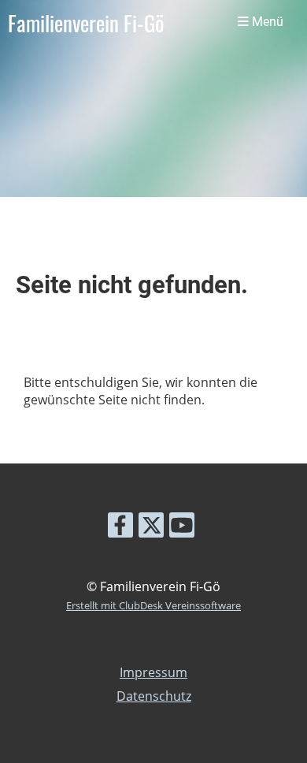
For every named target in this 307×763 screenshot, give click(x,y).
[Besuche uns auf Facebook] (120, 528)
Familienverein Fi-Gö (86, 23)
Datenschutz (154, 696)
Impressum (153, 672)
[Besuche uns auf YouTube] (181, 528)
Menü (266, 22)
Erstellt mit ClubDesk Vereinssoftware (153, 605)
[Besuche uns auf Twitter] (151, 528)
